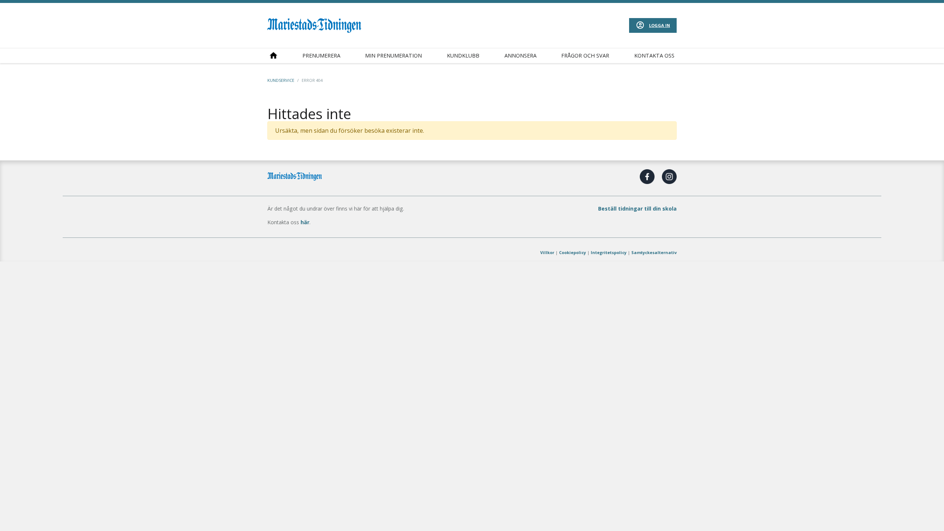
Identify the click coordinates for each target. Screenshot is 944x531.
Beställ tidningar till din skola (637, 208)
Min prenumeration (393, 55)
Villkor (547, 252)
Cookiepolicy (572, 252)
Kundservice (280, 80)
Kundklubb (463, 55)
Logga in (659, 25)
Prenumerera (321, 55)
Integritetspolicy (609, 252)
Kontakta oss (654, 55)
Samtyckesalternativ (654, 252)
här (305, 222)
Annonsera (520, 55)
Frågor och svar (585, 55)
